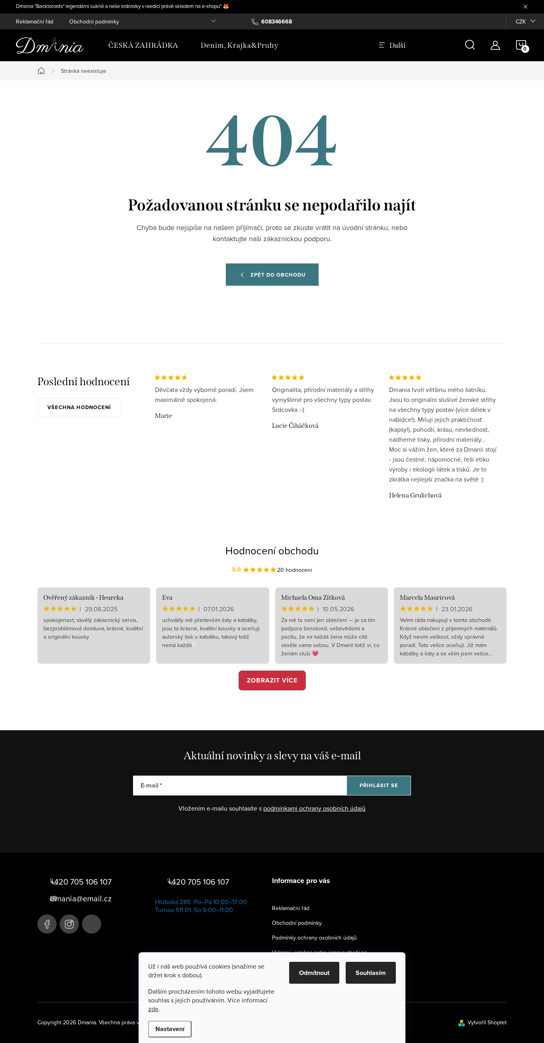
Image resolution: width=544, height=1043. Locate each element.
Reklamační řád (34, 21)
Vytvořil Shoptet (487, 1022)
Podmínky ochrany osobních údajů (314, 938)
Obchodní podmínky (94, 21)
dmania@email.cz (81, 898)
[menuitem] (143, 45)
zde (153, 1008)
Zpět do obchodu (277, 275)
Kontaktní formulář (91, 924)
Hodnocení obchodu (272, 550)
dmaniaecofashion (69, 924)
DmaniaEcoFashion (47, 924)
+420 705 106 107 (81, 882)
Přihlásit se (379, 785)
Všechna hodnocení (79, 407)
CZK (521, 21)
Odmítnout (314, 972)
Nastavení (169, 1028)
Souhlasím (371, 972)
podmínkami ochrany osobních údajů (314, 808)
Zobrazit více (272, 680)
